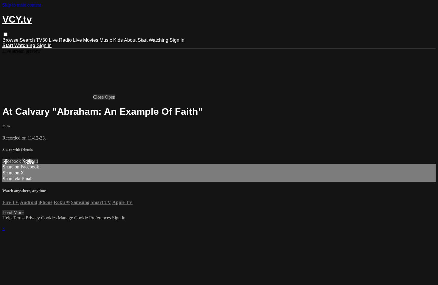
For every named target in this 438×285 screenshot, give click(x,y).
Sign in (177, 40)
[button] (5, 34)
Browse (11, 40)
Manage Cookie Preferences (85, 217)
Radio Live (70, 40)
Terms (19, 217)
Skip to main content (21, 4)
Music (106, 40)
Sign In (44, 45)
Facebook (12, 161)
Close (99, 97)
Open (110, 97)
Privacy (33, 217)
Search (28, 40)
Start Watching (154, 40)
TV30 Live (47, 40)
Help (7, 217)
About (130, 40)
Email (32, 161)
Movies (90, 40)
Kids (118, 40)
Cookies (49, 217)
